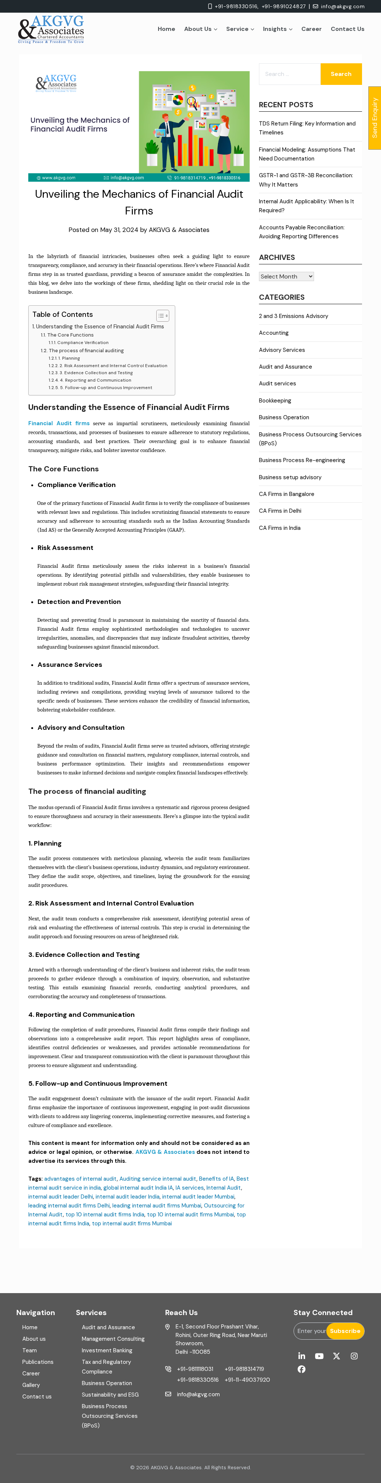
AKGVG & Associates (179, 230)
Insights (275, 29)
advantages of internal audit (80, 1179)
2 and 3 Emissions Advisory (293, 316)
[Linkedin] (301, 1356)
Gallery (31, 1385)
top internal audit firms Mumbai (132, 1223)
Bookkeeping (275, 400)
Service (237, 29)
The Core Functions (70, 335)
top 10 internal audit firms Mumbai (190, 1214)
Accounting (274, 333)
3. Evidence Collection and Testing (96, 373)
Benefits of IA (216, 1179)
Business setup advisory (290, 477)
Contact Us (348, 29)
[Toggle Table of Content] (159, 315)
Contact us (37, 1396)
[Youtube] (319, 1356)
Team (29, 1350)
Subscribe (345, 1331)
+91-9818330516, (237, 6)
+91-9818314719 (244, 1369)
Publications (38, 1362)
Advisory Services (282, 350)
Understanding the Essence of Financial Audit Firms (100, 326)
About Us (198, 29)
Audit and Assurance (285, 366)
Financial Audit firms (59, 423)
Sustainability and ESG (110, 1394)
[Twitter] (336, 1356)
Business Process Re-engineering (302, 460)
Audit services (277, 383)
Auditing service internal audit (157, 1179)
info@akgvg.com (343, 6)
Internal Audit (223, 1187)
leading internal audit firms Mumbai (156, 1205)
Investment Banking (107, 1350)
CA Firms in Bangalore (286, 494)
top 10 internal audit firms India (104, 1214)
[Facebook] (301, 1369)
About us (34, 1339)
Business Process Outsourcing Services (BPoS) (110, 1416)
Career (311, 29)
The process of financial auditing (88, 350)
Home (166, 29)
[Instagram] (354, 1356)
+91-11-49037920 (247, 1380)
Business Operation (284, 417)
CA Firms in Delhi (280, 511)
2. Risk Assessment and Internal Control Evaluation (113, 366)
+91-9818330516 (198, 1380)
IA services (190, 1187)
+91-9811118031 (195, 1369)
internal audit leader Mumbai (198, 1196)
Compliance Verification (83, 343)
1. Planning (69, 358)
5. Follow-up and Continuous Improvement (106, 388)
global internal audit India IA (138, 1187)
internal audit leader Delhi (60, 1196)
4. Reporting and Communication (95, 380)
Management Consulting (113, 1339)
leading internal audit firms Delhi (69, 1205)
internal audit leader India (128, 1196)
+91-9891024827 (284, 6)
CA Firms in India (280, 528)
